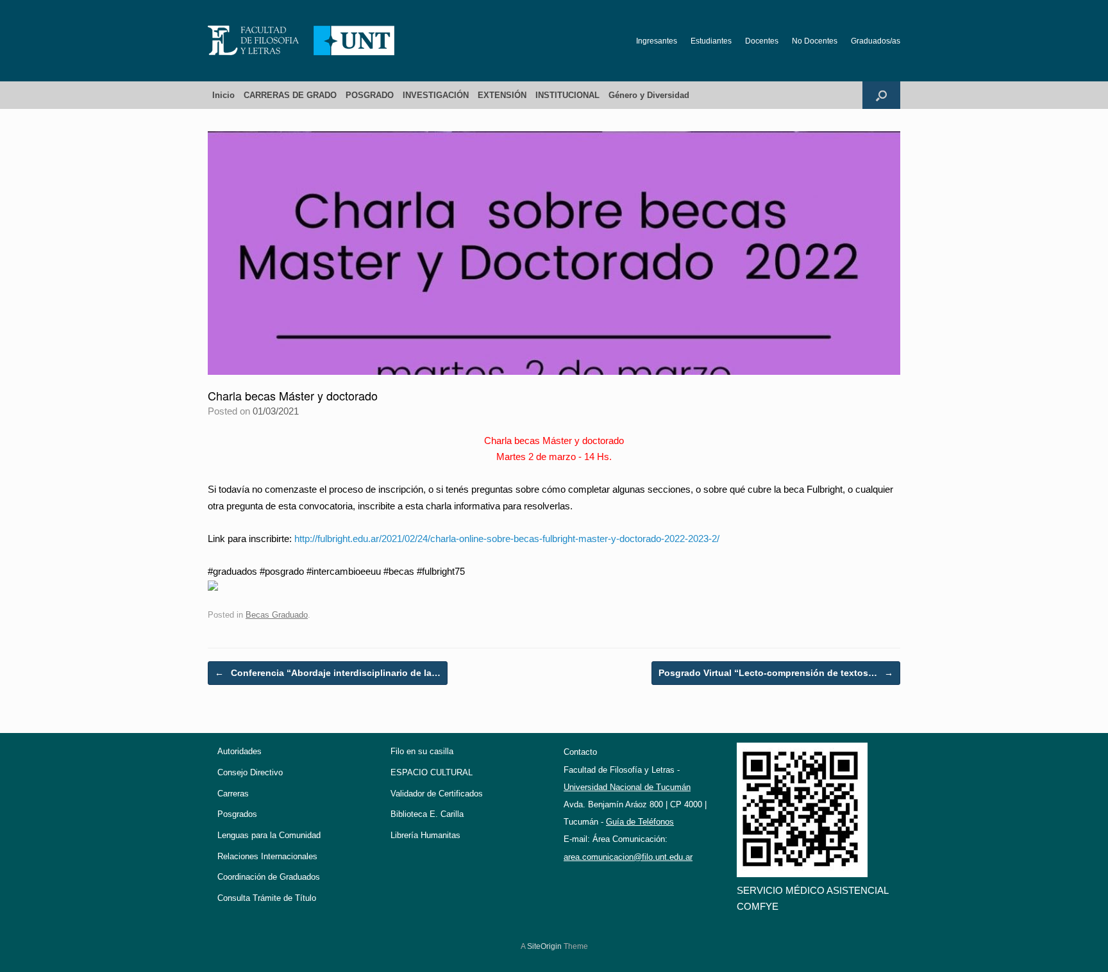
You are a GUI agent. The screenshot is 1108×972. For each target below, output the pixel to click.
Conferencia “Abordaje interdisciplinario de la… (328, 673)
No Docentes (814, 41)
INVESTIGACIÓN (436, 95)
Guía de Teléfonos (640, 822)
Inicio (223, 95)
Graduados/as (875, 41)
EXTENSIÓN (502, 95)
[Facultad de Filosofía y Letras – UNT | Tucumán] (301, 41)
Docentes (761, 41)
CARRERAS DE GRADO (290, 95)
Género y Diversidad (649, 95)
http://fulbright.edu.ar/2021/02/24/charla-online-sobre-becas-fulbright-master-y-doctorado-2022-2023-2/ (506, 538)
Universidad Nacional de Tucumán (627, 787)
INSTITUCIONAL (567, 95)
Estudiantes (711, 41)
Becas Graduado (277, 615)
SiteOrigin (544, 946)
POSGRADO (370, 95)
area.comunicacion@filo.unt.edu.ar (628, 857)
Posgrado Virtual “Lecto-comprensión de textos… (776, 673)
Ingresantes (656, 41)
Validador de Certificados (436, 793)
